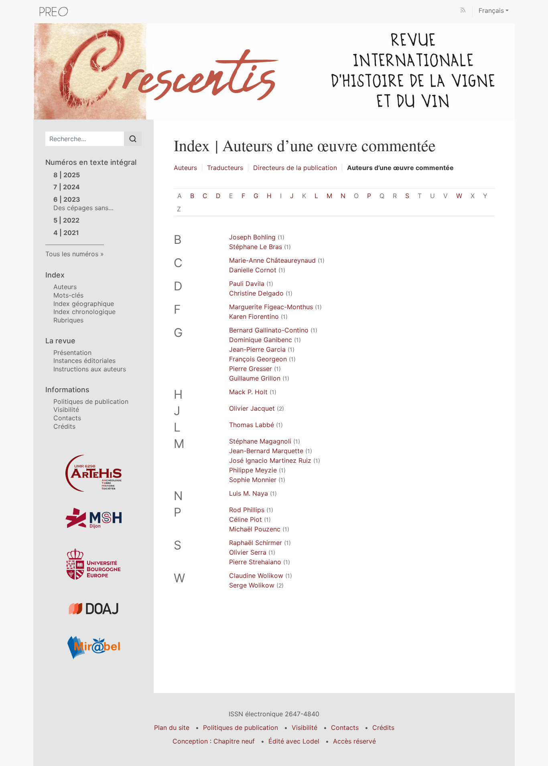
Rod (246, 510)
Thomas (251, 425)
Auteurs (65, 287)
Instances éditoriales (84, 361)
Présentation (72, 353)
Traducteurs (225, 168)
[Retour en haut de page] (542, 6)
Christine (256, 293)
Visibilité (66, 409)
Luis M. (248, 493)
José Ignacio (270, 460)
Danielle (252, 270)
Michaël (254, 529)
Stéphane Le (255, 247)
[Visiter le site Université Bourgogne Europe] (93, 564)
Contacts (67, 418)
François (258, 359)
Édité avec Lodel (293, 741)
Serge (251, 585)
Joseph (252, 237)
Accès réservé (354, 741)
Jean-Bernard (266, 451)
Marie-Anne (272, 260)
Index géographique (83, 304)
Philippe (253, 470)
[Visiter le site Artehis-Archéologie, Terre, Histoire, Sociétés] (93, 473)
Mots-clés (68, 295)
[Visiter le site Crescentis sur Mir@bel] (93, 647)
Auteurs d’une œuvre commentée (400, 168)
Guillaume (254, 378)
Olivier (252, 408)
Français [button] (491, 10)
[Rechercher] (133, 139)
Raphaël (255, 543)
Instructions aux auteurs (89, 369)
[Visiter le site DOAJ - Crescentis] (93, 609)
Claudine (256, 575)
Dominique (260, 340)
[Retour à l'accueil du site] (274, 71)
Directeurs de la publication (295, 168)
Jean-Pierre (257, 349)
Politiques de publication (90, 401)
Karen (254, 316)
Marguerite (271, 307)
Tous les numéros (71, 254)
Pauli (246, 284)
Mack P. (248, 392)
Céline (245, 519)
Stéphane (260, 441)
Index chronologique (84, 312)
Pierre (250, 369)
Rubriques (68, 320)
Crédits (64, 426)
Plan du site (171, 727)
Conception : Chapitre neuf (214, 741)
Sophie (252, 480)
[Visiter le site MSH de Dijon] (93, 518)
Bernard (269, 330)
